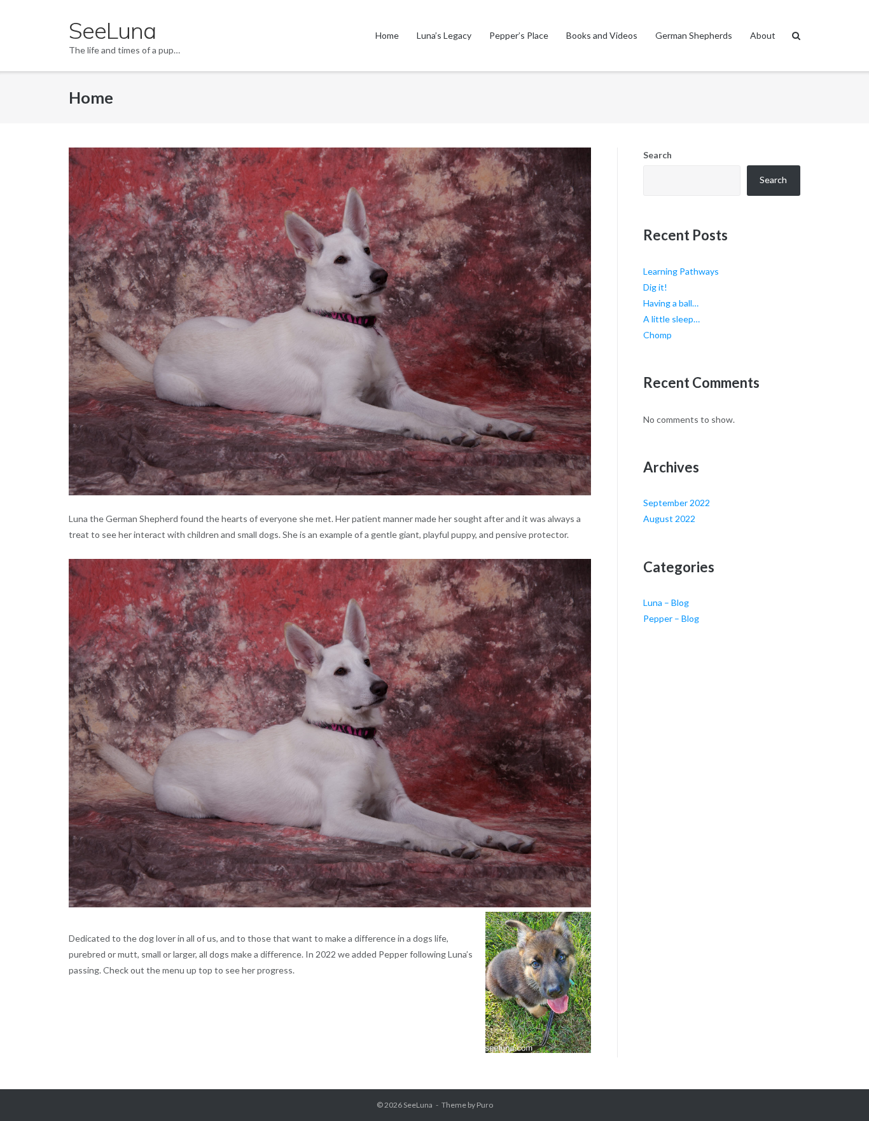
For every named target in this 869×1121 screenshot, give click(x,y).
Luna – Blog (666, 602)
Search (657, 154)
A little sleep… (671, 318)
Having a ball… (671, 303)
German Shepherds (693, 35)
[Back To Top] (837, 1090)
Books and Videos (601, 35)
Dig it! (655, 287)
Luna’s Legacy (444, 35)
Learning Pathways (681, 271)
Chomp (657, 334)
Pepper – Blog (671, 618)
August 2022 (669, 518)
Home (387, 35)
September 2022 (676, 502)
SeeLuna (418, 1105)
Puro (484, 1105)
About (762, 35)
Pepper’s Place (518, 35)
